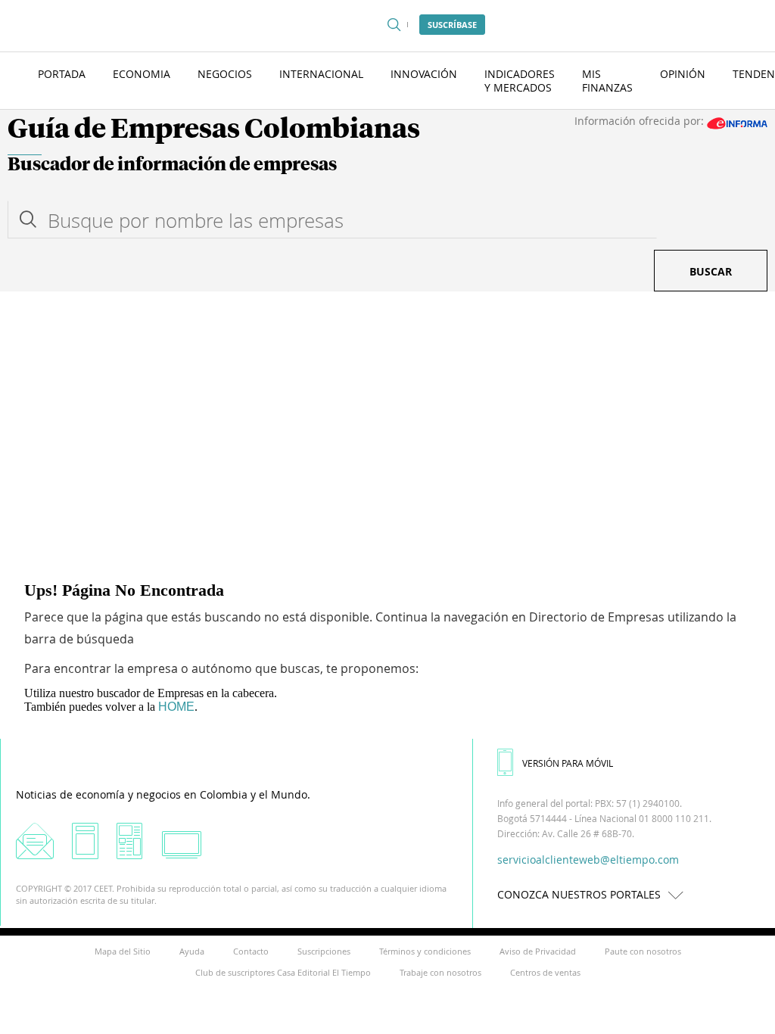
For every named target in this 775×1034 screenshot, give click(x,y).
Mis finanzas (607, 81)
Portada (62, 74)
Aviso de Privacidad (538, 951)
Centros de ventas (545, 972)
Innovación (424, 74)
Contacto (251, 951)
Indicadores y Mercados (519, 81)
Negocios (225, 74)
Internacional (321, 74)
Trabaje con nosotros (440, 972)
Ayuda (191, 951)
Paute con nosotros (643, 951)
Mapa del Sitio (123, 951)
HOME (176, 706)
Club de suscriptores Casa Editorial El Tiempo (283, 972)
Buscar (710, 271)
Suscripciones (323, 951)
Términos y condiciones (425, 951)
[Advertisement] (387, 405)
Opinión (682, 74)
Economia (141, 74)
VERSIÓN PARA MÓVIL (567, 763)
